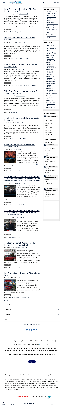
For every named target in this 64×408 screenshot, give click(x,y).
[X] (29, 330)
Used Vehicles (51, 107)
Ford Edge (50, 64)
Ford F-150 (23, 139)
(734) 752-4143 (48, 137)
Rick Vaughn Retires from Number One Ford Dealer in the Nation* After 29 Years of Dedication (21, 212)
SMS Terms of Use (33, 341)
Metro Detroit (54, 350)
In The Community (52, 93)
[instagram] (31, 330)
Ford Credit (50, 62)
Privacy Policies (22, 341)
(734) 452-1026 (48, 130)
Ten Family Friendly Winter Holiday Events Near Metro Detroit (20, 244)
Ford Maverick (51, 80)
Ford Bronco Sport (33, 85)
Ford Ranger (50, 88)
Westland (50, 348)
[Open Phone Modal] (36, 2)
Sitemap (43, 341)
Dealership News (26, 204)
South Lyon (8, 350)
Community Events (15, 171)
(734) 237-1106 (48, 142)
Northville (36, 350)
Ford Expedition (51, 67)
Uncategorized (51, 105)
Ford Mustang (51, 81)
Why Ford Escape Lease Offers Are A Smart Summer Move (20, 92)
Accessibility (12, 341)
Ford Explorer (51, 69)
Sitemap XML (51, 341)
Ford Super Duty (51, 90)
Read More (7, 29)
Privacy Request (28, 344)
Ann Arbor (44, 350)
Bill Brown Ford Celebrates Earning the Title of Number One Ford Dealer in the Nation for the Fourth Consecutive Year (22, 178)
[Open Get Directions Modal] (28, 2)
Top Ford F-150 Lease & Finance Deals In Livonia (21, 119)
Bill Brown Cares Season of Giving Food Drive (22, 274)
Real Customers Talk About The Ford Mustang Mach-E (20, 10)
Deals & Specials (15, 58)
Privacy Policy (46, 344)
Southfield (29, 350)
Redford (44, 348)
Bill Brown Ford (23, 14)
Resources (50, 100)
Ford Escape (13, 112)
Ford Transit (50, 92)
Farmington (37, 348)
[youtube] (34, 330)
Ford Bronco (23, 85)
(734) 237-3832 (48, 120)
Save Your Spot (51, 102)
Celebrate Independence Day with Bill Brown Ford (19, 145)
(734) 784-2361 (48, 123)
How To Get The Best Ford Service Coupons (19, 38)
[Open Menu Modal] (4, 2)
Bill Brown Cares (14, 297)
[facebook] (27, 330)
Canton (31, 348)
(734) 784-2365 (48, 134)
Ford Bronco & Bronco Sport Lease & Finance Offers (21, 65)
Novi (55, 348)
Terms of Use (18, 344)
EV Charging (50, 55)
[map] (36, 330)
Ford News (50, 86)
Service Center (24, 58)
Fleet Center (50, 57)
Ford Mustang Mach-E (16, 32)
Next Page (7, 300)
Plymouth (22, 350)
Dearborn (15, 350)
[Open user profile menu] (43, 2)
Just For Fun (50, 95)
